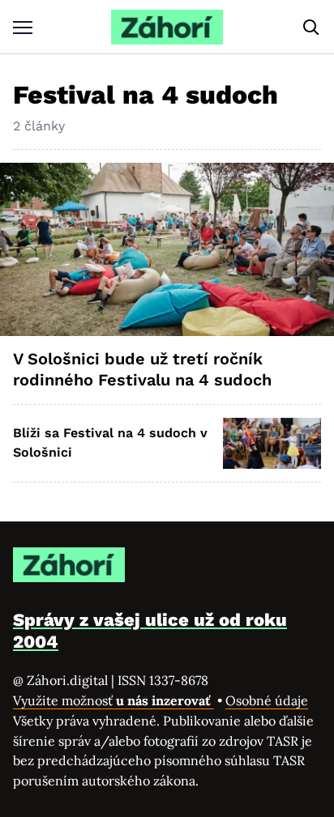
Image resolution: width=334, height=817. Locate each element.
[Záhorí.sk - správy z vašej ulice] (167, 27)
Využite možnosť (113, 700)
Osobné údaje (266, 700)
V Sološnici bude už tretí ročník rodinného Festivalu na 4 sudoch (142, 369)
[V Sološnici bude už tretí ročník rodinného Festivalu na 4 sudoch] (167, 250)
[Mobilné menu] (22, 27)
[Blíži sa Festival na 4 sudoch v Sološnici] (272, 443)
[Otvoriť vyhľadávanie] (311, 27)
